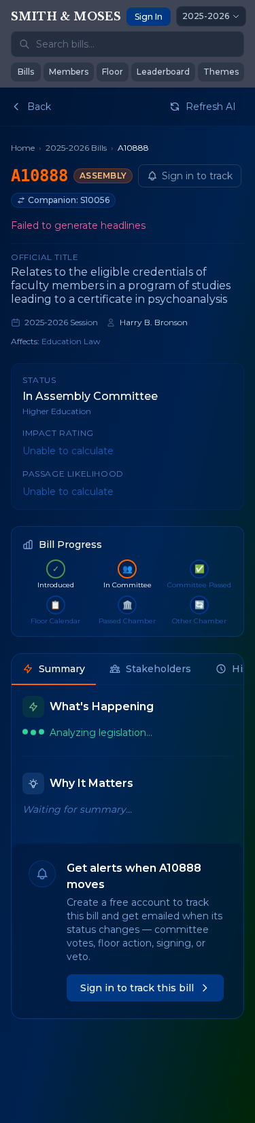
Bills (26, 72)
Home (23, 148)
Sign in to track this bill (137, 988)
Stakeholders (158, 669)
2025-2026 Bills (76, 148)
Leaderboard (163, 72)
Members (68, 72)
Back (39, 106)
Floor (112, 72)
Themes (221, 72)
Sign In (149, 17)
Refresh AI (211, 106)
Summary (62, 669)
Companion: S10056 (68, 200)
